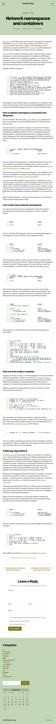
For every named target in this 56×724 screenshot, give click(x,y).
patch (20, 480)
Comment (11, 590)
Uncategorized (7, 676)
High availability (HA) (9, 660)
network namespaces (26, 558)
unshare (27, 168)
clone (50, 185)
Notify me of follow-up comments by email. (20, 621)
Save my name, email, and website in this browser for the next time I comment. (27, 617)
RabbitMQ (6, 672)
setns (37, 177)
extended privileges (21, 424)
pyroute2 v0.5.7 (41, 553)
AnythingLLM (7, 652)
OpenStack (25, 13)
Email (30, 603)
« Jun (4, 709)
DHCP (4, 658)
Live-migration (7, 664)
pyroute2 (38, 120)
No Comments (38, 28)
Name (10, 603)
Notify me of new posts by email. (17, 624)
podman (12, 455)
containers (12, 558)
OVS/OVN (5, 668)
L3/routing (6, 662)
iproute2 (29, 120)
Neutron (5, 54)
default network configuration (42, 459)
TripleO (32, 48)
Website (10, 610)
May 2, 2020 (28, 28)
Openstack (6, 41)
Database (5, 656)
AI (3, 650)
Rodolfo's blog (28, 3)
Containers (6, 654)
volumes (50, 420)
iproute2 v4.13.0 (27, 553)
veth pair (17, 60)
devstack (15, 44)
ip (36, 181)
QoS (4, 670)
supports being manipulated (23, 177)
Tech (32, 13)
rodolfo (19, 28)
